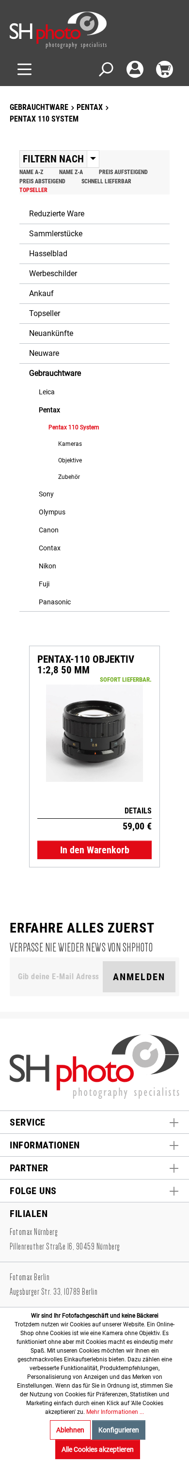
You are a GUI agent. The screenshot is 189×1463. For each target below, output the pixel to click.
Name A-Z (31, 172)
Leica (47, 392)
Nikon (47, 566)
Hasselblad (48, 253)
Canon (49, 530)
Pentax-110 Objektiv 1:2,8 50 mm (85, 664)
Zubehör (69, 477)
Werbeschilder (53, 273)
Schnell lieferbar (106, 181)
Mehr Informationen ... (115, 1412)
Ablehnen (70, 1430)
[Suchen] (105, 69)
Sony (46, 494)
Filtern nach (53, 159)
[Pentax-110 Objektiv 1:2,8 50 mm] (94, 733)
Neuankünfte (51, 333)
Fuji (44, 584)
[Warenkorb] (164, 69)
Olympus (52, 512)
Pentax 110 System (73, 427)
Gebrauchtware (55, 373)
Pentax (49, 410)
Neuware (44, 353)
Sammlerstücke (55, 233)
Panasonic (55, 602)
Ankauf (41, 293)
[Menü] (24, 69)
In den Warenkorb (94, 850)
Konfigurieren (118, 1430)
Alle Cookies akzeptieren (98, 1449)
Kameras (70, 444)
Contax (50, 548)
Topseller (33, 190)
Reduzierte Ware (56, 213)
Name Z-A (71, 172)
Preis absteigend (42, 181)
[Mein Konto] (135, 69)
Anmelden (139, 977)
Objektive (70, 460)
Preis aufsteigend (123, 172)
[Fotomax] (70, 30)
